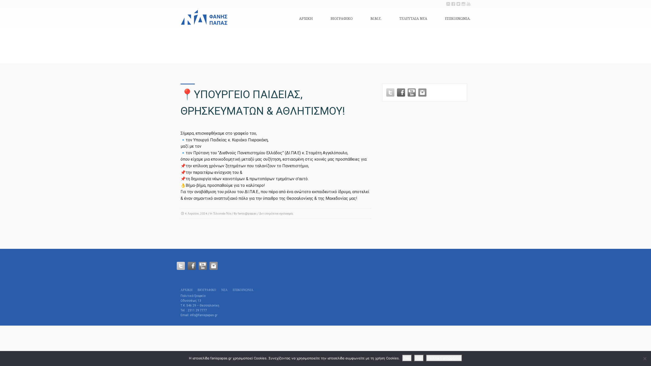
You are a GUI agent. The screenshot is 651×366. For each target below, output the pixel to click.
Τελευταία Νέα (222, 213)
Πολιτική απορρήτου (444, 358)
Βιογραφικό (342, 18)
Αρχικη (306, 18)
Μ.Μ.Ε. (376, 18)
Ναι (407, 358)
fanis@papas (247, 213)
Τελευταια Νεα (413, 18)
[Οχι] (644, 358)
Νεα (224, 290)
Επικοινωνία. (457, 18)
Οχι (419, 358)
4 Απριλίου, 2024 (196, 213)
